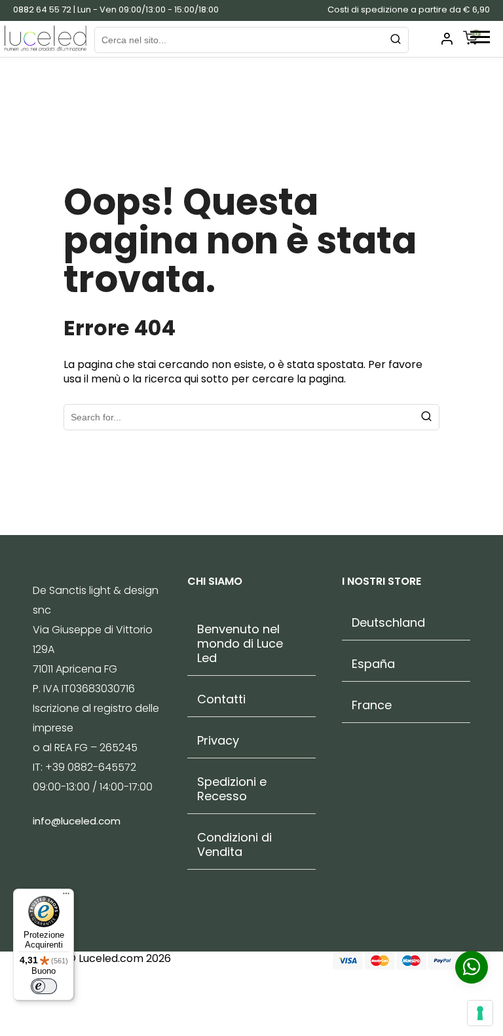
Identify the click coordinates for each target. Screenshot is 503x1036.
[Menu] (66, 896)
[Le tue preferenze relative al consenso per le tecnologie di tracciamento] (480, 1013)
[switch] (44, 986)
